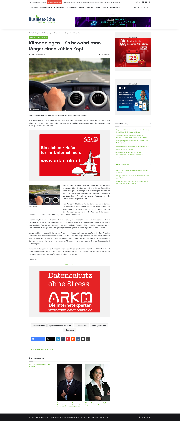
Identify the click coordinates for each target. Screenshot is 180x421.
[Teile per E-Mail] (83, 339)
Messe (81, 7)
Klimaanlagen (82, 325)
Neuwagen (70, 330)
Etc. (104, 7)
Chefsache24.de (122, 164)
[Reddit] (73, 339)
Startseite (34, 7)
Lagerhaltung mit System (124, 149)
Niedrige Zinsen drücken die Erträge (39, 365)
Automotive (71, 7)
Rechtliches (114, 7)
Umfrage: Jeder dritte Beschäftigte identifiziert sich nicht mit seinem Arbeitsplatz (68, 405)
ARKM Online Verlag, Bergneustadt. (78, 417)
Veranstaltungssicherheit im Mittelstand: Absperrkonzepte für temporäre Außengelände (91, 2)
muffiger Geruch (99, 325)
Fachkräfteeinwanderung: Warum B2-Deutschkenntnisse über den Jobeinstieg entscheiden (129, 155)
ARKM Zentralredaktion (38, 54)
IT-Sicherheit (59, 7)
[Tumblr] (63, 339)
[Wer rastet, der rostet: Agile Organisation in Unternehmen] (97, 382)
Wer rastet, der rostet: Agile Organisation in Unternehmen (96, 404)
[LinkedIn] (58, 339)
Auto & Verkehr (42, 37)
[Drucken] (88, 339)
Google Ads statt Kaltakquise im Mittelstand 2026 (132, 146)
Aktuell (40, 33)
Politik (98, 7)
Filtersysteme (39, 325)
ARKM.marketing (110, 14)
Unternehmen (45, 7)
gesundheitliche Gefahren (60, 325)
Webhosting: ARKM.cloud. (99, 417)
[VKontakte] (78, 339)
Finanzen (90, 7)
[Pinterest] (68, 339)
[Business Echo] (42, 19)
